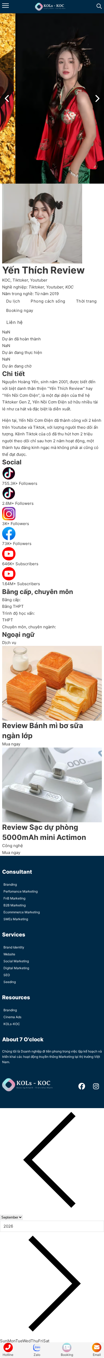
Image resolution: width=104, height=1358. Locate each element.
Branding (10, 884)
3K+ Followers (15, 523)
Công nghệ (12, 845)
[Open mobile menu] (5, 5)
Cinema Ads (12, 1017)
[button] (6, 98)
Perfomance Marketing (20, 891)
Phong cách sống (48, 301)
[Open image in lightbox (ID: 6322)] (52, 98)
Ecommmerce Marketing (21, 912)
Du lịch (13, 301)
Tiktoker (20, 280)
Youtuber (38, 280)
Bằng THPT (13, 606)
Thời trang (86, 301)
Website (9, 954)
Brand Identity (13, 947)
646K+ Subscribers (20, 563)
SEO (6, 975)
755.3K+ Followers (19, 483)
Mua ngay (11, 743)
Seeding (9, 982)
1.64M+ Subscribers (21, 583)
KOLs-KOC (11, 1024)
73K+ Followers (16, 543)
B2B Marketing (14, 905)
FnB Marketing (14, 898)
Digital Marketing (16, 968)
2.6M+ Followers (18, 503)
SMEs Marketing (15, 919)
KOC (6, 280)
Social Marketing (16, 961)
